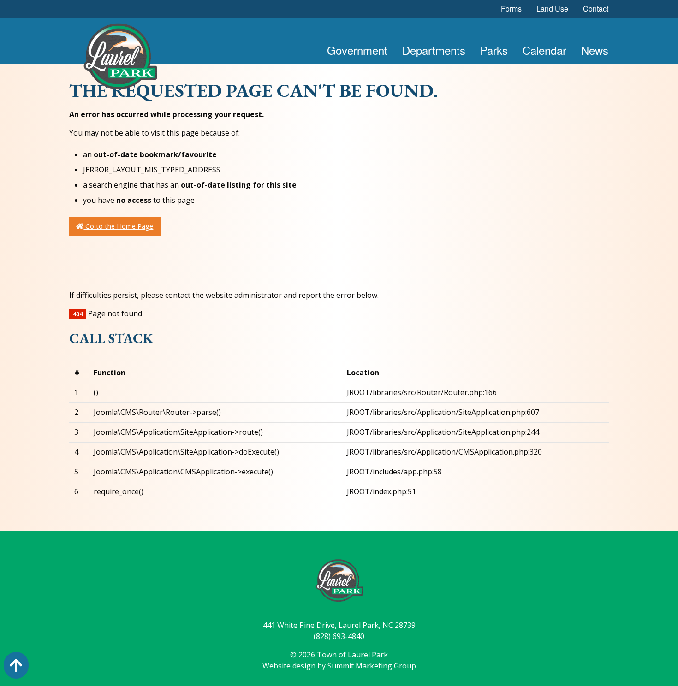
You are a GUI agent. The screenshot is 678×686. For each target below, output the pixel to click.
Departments (433, 50)
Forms (511, 8)
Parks (494, 50)
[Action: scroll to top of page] (16, 665)
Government (357, 50)
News (594, 50)
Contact (595, 8)
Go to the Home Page (118, 226)
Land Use (552, 8)
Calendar (544, 50)
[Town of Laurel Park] (120, 59)
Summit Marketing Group (371, 666)
